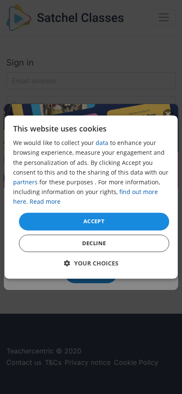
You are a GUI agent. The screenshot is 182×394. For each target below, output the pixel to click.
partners (25, 182)
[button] (91, 263)
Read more (45, 201)
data (102, 143)
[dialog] (91, 197)
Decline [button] (94, 243)
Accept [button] (94, 221)
